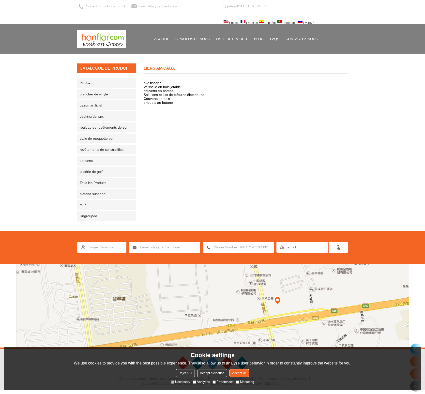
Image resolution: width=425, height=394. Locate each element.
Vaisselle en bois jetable (162, 87)
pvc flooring (153, 83)
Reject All (185, 373)
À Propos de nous (192, 39)
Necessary (182, 382)
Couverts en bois (157, 99)
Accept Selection (212, 373)
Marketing (247, 382)
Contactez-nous (302, 39)
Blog (259, 39)
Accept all (239, 373)
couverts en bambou (160, 91)
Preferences (225, 382)
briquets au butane (158, 103)
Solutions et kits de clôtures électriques (174, 95)
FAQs (274, 39)
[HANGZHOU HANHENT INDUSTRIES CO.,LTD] (101, 39)
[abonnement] (338, 247)
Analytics (203, 382)
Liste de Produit (232, 39)
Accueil (161, 39)
